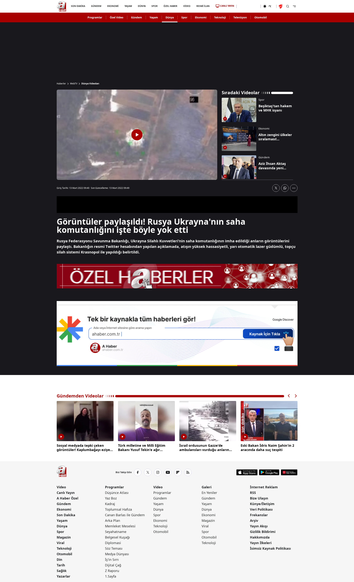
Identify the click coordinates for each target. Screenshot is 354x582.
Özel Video (116, 17)
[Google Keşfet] (177, 333)
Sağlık (62, 570)
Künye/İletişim (262, 504)
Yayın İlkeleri (260, 543)
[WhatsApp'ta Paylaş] (285, 188)
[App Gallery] (289, 472)
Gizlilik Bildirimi (262, 531)
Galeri (206, 487)
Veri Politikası (261, 509)
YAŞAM (128, 6)
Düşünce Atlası (117, 492)
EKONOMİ (112, 6)
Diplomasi (113, 543)
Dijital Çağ (113, 565)
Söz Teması (113, 548)
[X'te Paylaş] (276, 188)
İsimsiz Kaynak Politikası (270, 548)
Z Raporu (112, 570)
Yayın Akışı (259, 526)
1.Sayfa (110, 576)
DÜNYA (142, 6)
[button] (289, 396)
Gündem (136, 17)
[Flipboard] (178, 472)
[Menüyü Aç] (294, 6)
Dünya (170, 17)
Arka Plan (112, 520)
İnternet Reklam (264, 487)
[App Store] (247, 472)
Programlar (95, 17)
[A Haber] (61, 6)
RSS (253, 492)
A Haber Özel (67, 498)
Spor (184, 17)
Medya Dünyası (117, 554)
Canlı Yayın (66, 492)
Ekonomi (200, 17)
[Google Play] (269, 472)
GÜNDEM (96, 6)
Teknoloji (220, 17)
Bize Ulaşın (259, 498)
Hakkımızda (260, 537)
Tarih (61, 565)
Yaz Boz (111, 498)
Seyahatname (115, 531)
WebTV (73, 83)
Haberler (61, 83)
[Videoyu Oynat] (137, 134)
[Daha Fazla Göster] (294, 188)
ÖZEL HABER (170, 6)
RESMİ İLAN (203, 6)
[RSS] (188, 472)
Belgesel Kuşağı (117, 537)
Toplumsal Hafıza (118, 509)
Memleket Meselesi (120, 526)
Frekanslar (259, 515)
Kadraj (110, 504)
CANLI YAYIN (227, 5)
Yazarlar (63, 576)
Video (61, 487)
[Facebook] (137, 472)
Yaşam (154, 17)
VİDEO (186, 6)
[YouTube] (168, 472)
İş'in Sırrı (112, 559)
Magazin (64, 537)
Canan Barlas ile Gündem (125, 515)
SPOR (154, 6)
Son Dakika (66, 515)
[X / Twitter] (147, 472)
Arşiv (254, 520)
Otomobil (260, 17)
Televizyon (240, 17)
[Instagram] (157, 472)
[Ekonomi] (248, 6)
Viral (60, 543)
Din (59, 559)
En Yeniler (209, 492)
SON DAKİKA (78, 6)
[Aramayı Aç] (287, 6)
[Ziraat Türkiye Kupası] (281, 6)
